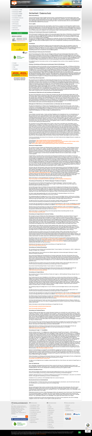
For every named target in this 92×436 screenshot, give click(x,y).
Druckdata (50, 417)
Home (31, 9)
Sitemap (50, 424)
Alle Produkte (51, 422)
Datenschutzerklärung (41, 433)
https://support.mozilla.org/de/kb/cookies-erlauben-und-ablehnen (49, 142)
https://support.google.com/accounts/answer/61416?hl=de (49, 140)
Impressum (50, 426)
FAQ (14, 67)
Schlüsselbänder (16, 19)
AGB (49, 405)
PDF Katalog (51, 420)
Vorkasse (68, 405)
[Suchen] (27, 6)
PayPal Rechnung (69, 410)
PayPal (67, 406)
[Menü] (90, 423)
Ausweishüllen (16, 21)
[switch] (88, 431)
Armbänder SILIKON (34, 410)
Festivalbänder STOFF (35, 408)
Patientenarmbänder (17, 25)
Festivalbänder (17, 13)
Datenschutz (51, 408)
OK (79, 432)
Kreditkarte (68, 408)
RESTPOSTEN (16, 29)
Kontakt (14, 63)
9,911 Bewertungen (19, 49)
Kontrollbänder (17, 9)
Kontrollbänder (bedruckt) (18, 17)
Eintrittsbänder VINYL (34, 406)
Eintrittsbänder (17, 11)
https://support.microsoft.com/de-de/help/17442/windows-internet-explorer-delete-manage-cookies (57, 141)
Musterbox (15, 69)
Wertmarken (15, 27)
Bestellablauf (15, 65)
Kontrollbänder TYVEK (35, 405)
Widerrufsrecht (51, 410)
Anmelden (20, 33)
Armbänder (17, 15)
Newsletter (50, 413)
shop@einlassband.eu (20, 40)
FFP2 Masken (16, 23)
